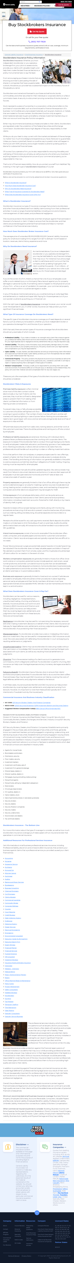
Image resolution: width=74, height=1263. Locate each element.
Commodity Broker (11, 903)
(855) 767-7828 (38, 42)
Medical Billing (10, 972)
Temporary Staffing (11, 1004)
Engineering (9, 933)
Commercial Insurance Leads (7, 1239)
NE (59, 1233)
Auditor (7, 879)
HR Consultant (10, 957)
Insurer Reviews (19, 1225)
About (5, 1225)
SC (56, 1237)
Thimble (56, 1195)
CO (65, 1225)
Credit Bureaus (10, 915)
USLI (59, 1197)
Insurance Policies (42, 6)
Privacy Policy (26, 1256)
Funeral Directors (11, 954)
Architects (8, 867)
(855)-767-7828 (66, 2)
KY (58, 1229)
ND (56, 1233)
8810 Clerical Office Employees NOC (48, 708)
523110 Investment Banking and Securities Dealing (51, 705)
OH (59, 1235)
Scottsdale (57, 1191)
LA (60, 1229)
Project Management (12, 987)
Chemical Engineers (11, 891)
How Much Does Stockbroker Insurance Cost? (20, 186)
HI (59, 1247)
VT (69, 1237)
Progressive (57, 1189)
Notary (7, 978)
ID (63, 1227)
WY (65, 1239)
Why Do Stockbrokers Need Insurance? (18, 189)
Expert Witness (10, 945)
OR (64, 1235)
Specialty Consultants (12, 1013)
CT (67, 1225)
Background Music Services (14, 882)
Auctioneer (8, 876)
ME (68, 1229)
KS (56, 1229)
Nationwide (63, 1179)
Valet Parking (9, 1010)
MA (63, 1229)
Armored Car (9, 870)
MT (66, 1231)
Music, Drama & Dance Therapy (15, 975)
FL (58, 1227)
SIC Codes (18, 1243)
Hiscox (55, 1173)
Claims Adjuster (10, 897)
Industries (25, 6)
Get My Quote (63, 5)
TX (63, 1237)
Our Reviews (7, 1245)
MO (61, 1231)
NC (69, 1231)
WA (56, 1239)
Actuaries (8, 861)
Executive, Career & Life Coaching (16, 939)
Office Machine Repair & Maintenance (17, 981)
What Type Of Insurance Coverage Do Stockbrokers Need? (25, 192)
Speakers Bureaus (11, 993)
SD (58, 1237)
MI (56, 1231)
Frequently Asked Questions (29, 1227)
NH (64, 1233)
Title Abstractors (10, 1007)
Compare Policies (43, 1225)
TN (60, 1237)
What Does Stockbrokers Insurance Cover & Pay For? (23, 195)
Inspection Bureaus (11, 960)
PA (66, 1235)
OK (61, 1235)
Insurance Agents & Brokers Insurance (18, 963)
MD (65, 1229)
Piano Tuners (9, 984)
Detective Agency (11, 924)
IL (66, 1227)
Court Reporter (10, 912)
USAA (55, 1197)
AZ (60, 1225)
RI (68, 1235)
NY (56, 1235)
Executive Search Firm (12, 942)
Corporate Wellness (11, 906)
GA (61, 1227)
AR (58, 1225)
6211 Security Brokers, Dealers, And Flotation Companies (31, 703)
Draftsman (8, 921)
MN (58, 1231)
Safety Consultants (11, 990)
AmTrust (66, 1156)
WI (59, 1239)
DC (70, 1225)
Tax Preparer (9, 1002)
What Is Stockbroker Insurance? (15, 183)
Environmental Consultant (14, 936)
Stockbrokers (9, 996)
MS (64, 1231)
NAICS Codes (19, 1239)
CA (63, 1225)
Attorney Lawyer (10, 873)
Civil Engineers (10, 894)
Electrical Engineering (12, 930)
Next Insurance (59, 1181)
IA (64, 1227)
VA (67, 1237)
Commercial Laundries (12, 900)
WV (61, 1239)
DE (56, 1227)
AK (56, 1247)
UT (65, 1237)
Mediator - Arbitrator (12, 969)
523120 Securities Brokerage (24, 705)
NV (61, 1233)
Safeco (65, 1189)
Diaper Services (10, 927)
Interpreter (8, 966)
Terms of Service (13, 1256)
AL (56, 1225)
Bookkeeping (9, 885)
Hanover (61, 1171)
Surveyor (8, 999)
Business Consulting (12, 888)
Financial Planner (11, 948)
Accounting (9, 858)
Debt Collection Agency (13, 918)
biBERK (56, 1160)
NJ (66, 1233)
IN (68, 1227)
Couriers (8, 909)
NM (69, 1233)
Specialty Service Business (14, 1016)
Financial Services (11, 951)
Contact (5, 1229)
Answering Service (11, 864)
